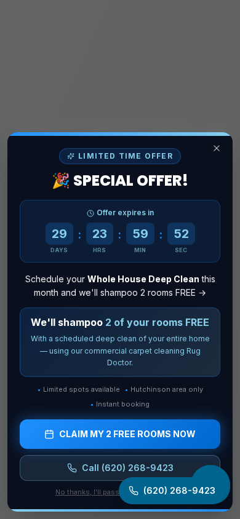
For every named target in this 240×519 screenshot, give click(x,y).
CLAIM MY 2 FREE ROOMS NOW (127, 434)
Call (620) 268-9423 (128, 467)
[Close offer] (216, 148)
